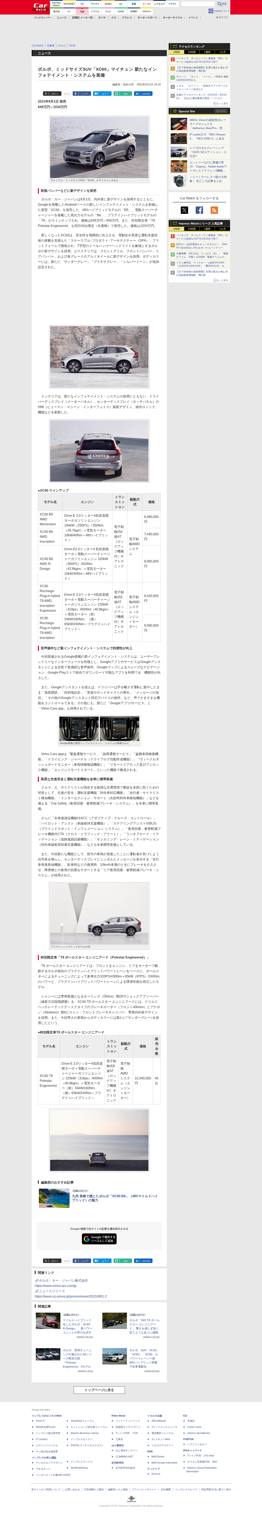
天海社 (191, 1420)
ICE (185, 1415)
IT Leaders (42, 1439)
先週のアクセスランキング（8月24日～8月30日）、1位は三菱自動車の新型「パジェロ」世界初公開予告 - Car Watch (201, 98)
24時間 (192, 52)
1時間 (176, 52)
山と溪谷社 (118, 1445)
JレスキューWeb (160, 1439)
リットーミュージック (128, 1420)
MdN (150, 1451)
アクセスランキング (191, 46)
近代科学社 (118, 1462)
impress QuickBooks (198, 1433)
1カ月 (222, 52)
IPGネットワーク (192, 1450)
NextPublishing (79, 1467)
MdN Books (157, 1456)
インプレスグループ (186, 1489)
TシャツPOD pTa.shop (200, 1455)
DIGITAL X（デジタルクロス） (87, 1445)
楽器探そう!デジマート (128, 1427)
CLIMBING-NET (124, 1456)
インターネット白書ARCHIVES (53, 1475)
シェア (84, 94)
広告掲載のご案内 (94, 1489)
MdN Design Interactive (164, 1462)
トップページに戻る (99, 1390)
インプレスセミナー (82, 1439)
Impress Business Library (85, 1433)
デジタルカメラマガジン (49, 1462)
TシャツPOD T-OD (127, 1433)
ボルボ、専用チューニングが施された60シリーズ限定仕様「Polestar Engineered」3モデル (77, 1358)
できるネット (43, 1468)
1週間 (207, 52)
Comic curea (194, 1427)
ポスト (55, 94)
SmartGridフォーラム (82, 1420)
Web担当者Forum (45, 1427)
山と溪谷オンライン (127, 1450)
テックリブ (153, 1468)
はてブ (105, 94)
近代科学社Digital (125, 1467)
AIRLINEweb (158, 1420)
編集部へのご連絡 (118, 1489)
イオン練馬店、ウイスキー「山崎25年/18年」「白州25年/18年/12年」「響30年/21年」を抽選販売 (201, 266)
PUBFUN (188, 1439)
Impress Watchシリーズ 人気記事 (201, 223)
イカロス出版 (154, 1415)
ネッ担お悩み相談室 (47, 1451)
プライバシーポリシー (144, 1489)
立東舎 (119, 1439)
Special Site (187, 111)
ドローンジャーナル (47, 1445)
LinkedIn (146, 94)
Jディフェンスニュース (164, 1427)
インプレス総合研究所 (48, 1433)
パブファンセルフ (197, 1444)
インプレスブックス (82, 1461)
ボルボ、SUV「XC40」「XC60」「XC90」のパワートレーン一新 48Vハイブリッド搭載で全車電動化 (144, 1358)
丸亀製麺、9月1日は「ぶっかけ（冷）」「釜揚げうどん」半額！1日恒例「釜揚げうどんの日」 (202, 257)
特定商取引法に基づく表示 (216, 1489)
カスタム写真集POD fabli (202, 1461)
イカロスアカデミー (162, 1445)
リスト (66, 94)
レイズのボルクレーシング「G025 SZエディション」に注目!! (208, 152)
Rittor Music (119, 1415)
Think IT (40, 1420)
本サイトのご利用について (46, 1489)
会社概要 (166, 1489)
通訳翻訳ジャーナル (162, 1433)
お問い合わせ (72, 1489)
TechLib (155, 1474)
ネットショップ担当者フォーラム (89, 1427)
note (125, 94)
